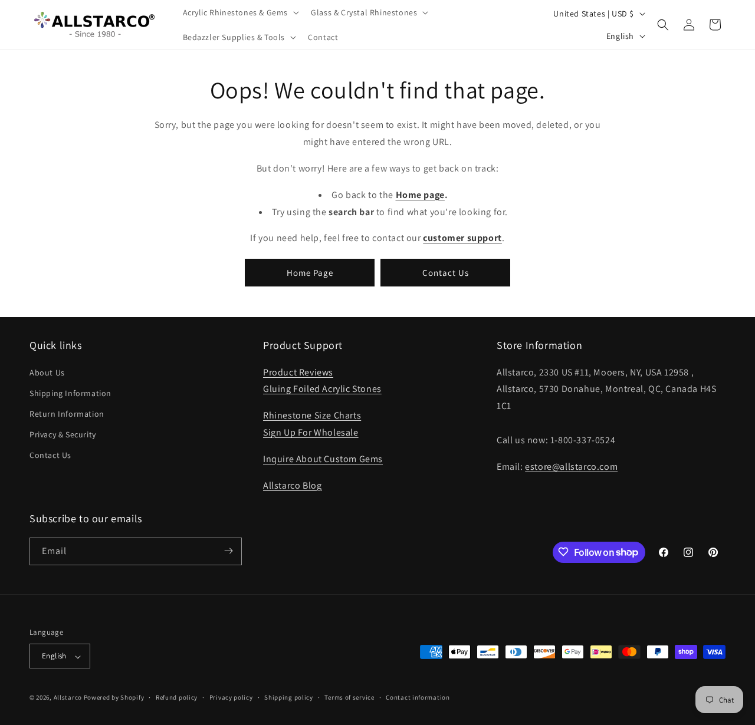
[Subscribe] (228, 551)
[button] (240, 12)
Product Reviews (298, 371)
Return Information (66, 413)
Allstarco (68, 698)
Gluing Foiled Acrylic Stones (322, 389)
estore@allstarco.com (571, 466)
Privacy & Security (62, 434)
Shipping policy (288, 697)
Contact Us (445, 272)
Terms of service (349, 697)
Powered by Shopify (114, 698)
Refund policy (177, 697)
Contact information (417, 697)
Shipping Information (70, 392)
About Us (47, 372)
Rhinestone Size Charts (312, 415)
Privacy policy (231, 697)
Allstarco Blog (292, 485)
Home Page (310, 272)
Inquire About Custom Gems (323, 458)
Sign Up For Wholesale (311, 432)
